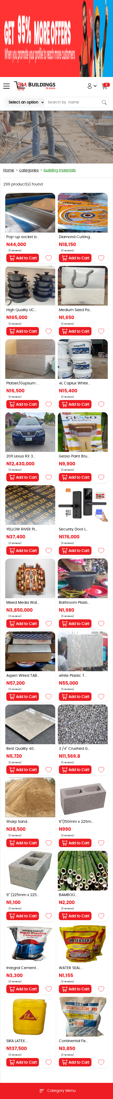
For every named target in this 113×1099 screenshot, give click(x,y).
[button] (97, 86)
